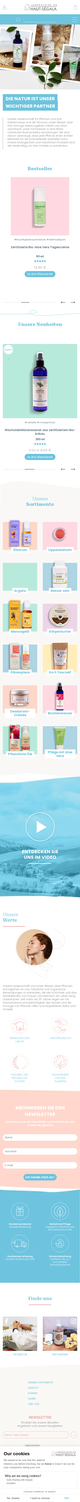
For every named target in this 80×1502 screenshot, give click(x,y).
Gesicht (33, 1388)
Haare (32, 1398)
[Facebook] (20, 1334)
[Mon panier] (75, 8)
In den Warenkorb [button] (40, 289)
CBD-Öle (33, 1404)
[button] (62, 300)
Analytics (11, 1483)
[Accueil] (40, 10)
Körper (32, 1393)
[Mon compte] (4, 8)
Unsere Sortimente (40, 1382)
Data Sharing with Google (20, 1480)
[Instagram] (60, 1334)
